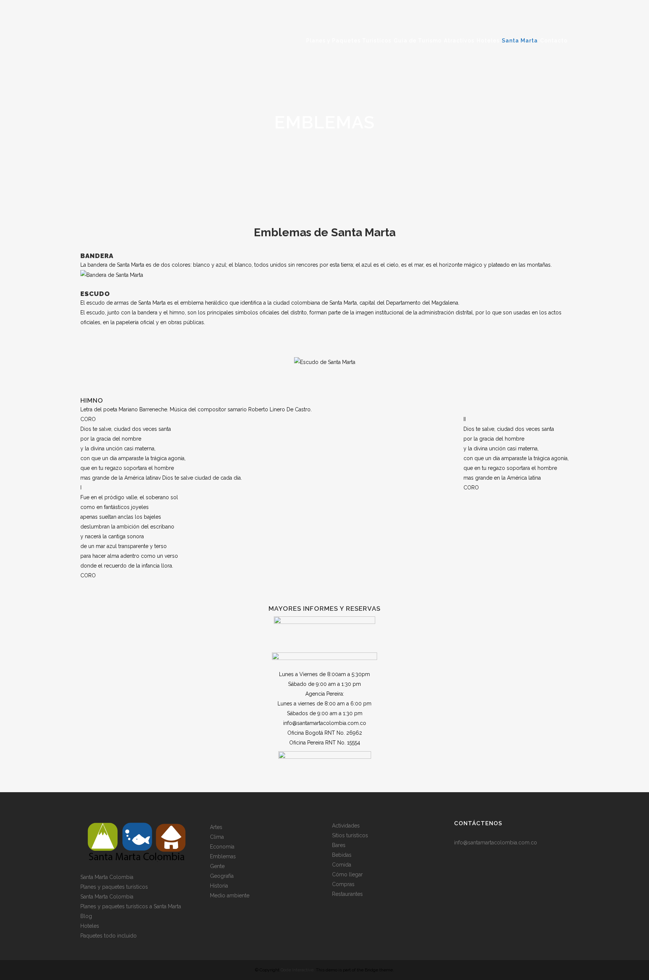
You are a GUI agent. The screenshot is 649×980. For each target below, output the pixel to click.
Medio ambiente (229, 895)
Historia (219, 886)
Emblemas (223, 856)
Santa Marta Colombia (106, 877)
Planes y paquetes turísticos (114, 887)
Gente (217, 866)
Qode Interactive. (298, 969)
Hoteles (89, 926)
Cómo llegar (347, 874)
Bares (339, 845)
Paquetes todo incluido (108, 936)
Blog (86, 916)
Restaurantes (347, 894)
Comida (341, 865)
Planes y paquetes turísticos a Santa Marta (130, 906)
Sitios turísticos (350, 835)
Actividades (346, 826)
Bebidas (342, 855)
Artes (216, 827)
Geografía (222, 876)
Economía (222, 847)
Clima (217, 837)
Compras (343, 884)
